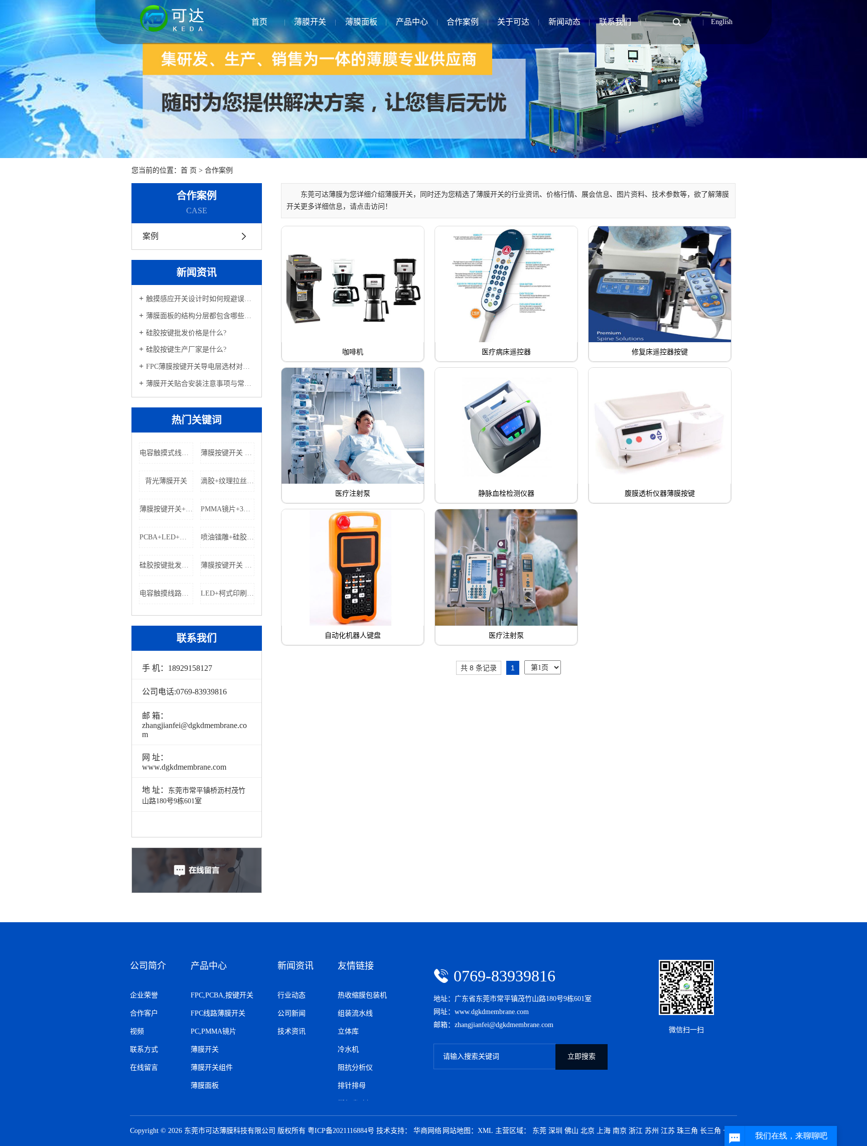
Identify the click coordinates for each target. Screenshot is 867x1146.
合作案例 (463, 22)
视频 (137, 1031)
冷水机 (348, 1049)
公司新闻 (291, 1013)
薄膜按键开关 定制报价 (227, 453)
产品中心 (412, 22)
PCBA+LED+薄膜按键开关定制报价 (166, 537)
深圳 (555, 1130)
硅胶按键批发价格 (166, 565)
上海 (604, 1130)
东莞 (539, 1130)
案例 (149, 236)
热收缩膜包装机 (362, 995)
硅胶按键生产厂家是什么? (186, 349)
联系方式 (144, 1049)
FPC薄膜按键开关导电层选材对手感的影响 (200, 366)
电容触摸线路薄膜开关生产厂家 (166, 593)
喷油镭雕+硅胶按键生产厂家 (227, 537)
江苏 (668, 1130)
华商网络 (427, 1130)
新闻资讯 (295, 966)
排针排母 (352, 1085)
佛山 (571, 1130)
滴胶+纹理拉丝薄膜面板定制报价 (227, 481)
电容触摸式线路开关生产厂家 (166, 453)
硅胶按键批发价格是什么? (186, 333)
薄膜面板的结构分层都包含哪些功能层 (200, 316)
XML (485, 1130)
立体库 (348, 1031)
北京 (588, 1130)
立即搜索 (581, 1056)
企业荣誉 (144, 995)
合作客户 (144, 1013)
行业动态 (291, 995)
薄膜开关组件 (212, 1067)
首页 (259, 22)
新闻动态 (564, 22)
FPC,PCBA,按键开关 (222, 995)
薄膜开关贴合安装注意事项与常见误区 (200, 383)
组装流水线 (355, 1013)
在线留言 (144, 1067)
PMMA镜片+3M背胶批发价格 (227, 509)
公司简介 (148, 966)
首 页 (189, 170)
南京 (620, 1130)
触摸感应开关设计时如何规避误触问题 (200, 299)
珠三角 (687, 1130)
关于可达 (513, 22)
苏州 (652, 1130)
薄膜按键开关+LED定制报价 (166, 509)
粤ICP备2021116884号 (341, 1130)
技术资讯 (291, 1031)
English (722, 22)
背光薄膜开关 (166, 481)
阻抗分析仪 (355, 1067)
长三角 (710, 1130)
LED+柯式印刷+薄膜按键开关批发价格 (227, 593)
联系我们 (615, 22)
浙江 (636, 1130)
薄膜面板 (361, 22)
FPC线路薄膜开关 (218, 1013)
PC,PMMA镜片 (213, 1031)
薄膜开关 (310, 22)
